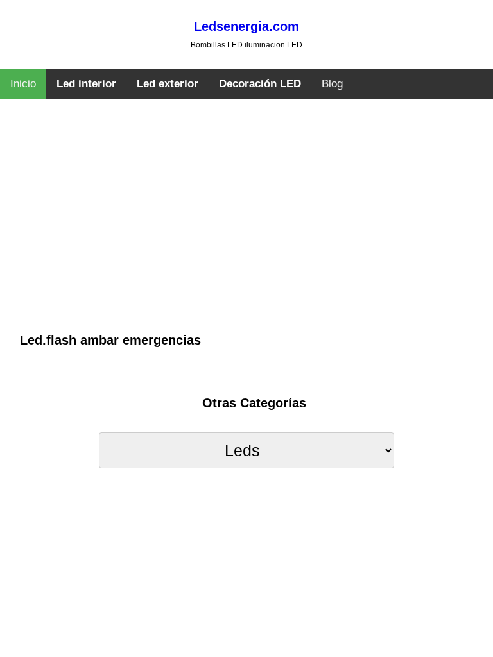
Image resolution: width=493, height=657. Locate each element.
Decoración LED (260, 84)
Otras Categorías (254, 403)
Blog (332, 84)
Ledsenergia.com (246, 26)
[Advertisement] (247, 234)
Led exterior (167, 84)
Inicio (23, 84)
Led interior (86, 84)
